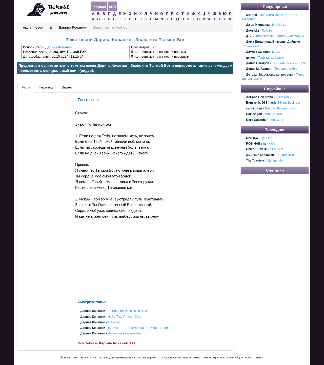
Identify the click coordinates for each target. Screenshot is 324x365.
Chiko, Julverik (257, 149)
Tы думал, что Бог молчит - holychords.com (138, 328)
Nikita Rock (283, 97)
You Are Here (274, 114)
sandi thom (254, 108)
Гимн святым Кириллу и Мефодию (279, 36)
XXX (272, 143)
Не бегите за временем (124, 333)
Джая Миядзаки (258, 25)
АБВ (112, 6)
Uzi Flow (252, 138)
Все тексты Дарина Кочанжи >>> (106, 343)
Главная (99, 6)
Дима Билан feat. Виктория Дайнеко (273, 42)
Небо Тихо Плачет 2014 (125, 316)
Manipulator (275, 160)
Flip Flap (266, 138)
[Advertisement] (41, 171)
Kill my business (289, 103)
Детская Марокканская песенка (269, 74)
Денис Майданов (258, 69)
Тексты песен (32, 28)
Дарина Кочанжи (72, 28)
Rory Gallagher (257, 120)
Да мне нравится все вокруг (127, 311)
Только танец (251, 46)
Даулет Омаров (258, 52)
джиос (251, 57)
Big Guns (276, 120)
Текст (25, 87)
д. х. (249, 36)
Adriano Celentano (259, 97)
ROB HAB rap (256, 143)
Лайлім (267, 30)
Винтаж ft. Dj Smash (261, 103)
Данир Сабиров (257, 63)
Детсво (251, 15)
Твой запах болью (271, 57)
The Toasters (255, 160)
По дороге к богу (285, 69)
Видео (67, 87)
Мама (276, 52)
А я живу (114, 322)
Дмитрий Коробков (260, 155)
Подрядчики (285, 155)
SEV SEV (276, 149)
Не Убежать (280, 25)
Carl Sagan (254, 114)
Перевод (46, 87)
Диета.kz (252, 30)
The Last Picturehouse (280, 108)
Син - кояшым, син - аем (289, 63)
